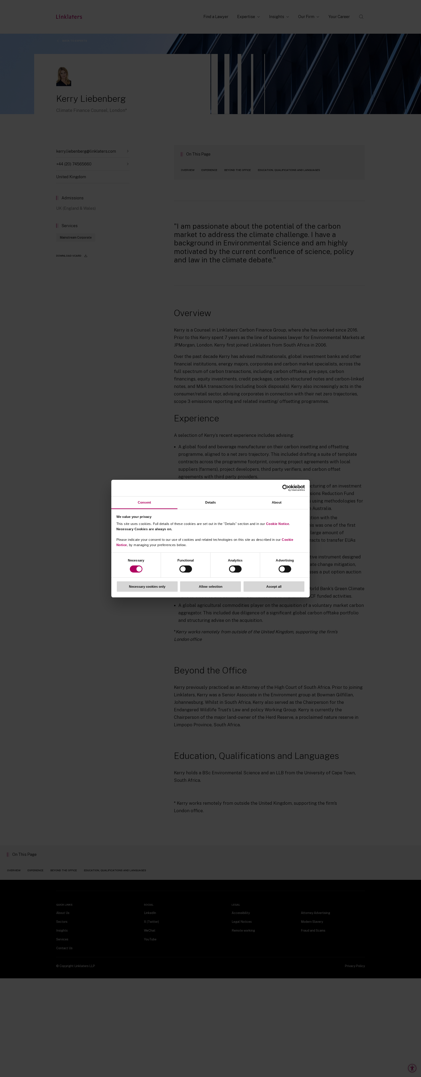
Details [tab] (210, 502)
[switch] (185, 569)
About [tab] (276, 502)
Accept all (273, 586)
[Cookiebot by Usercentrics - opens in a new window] (285, 488)
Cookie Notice (277, 523)
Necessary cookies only (147, 586)
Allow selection (210, 586)
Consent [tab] (144, 502)
